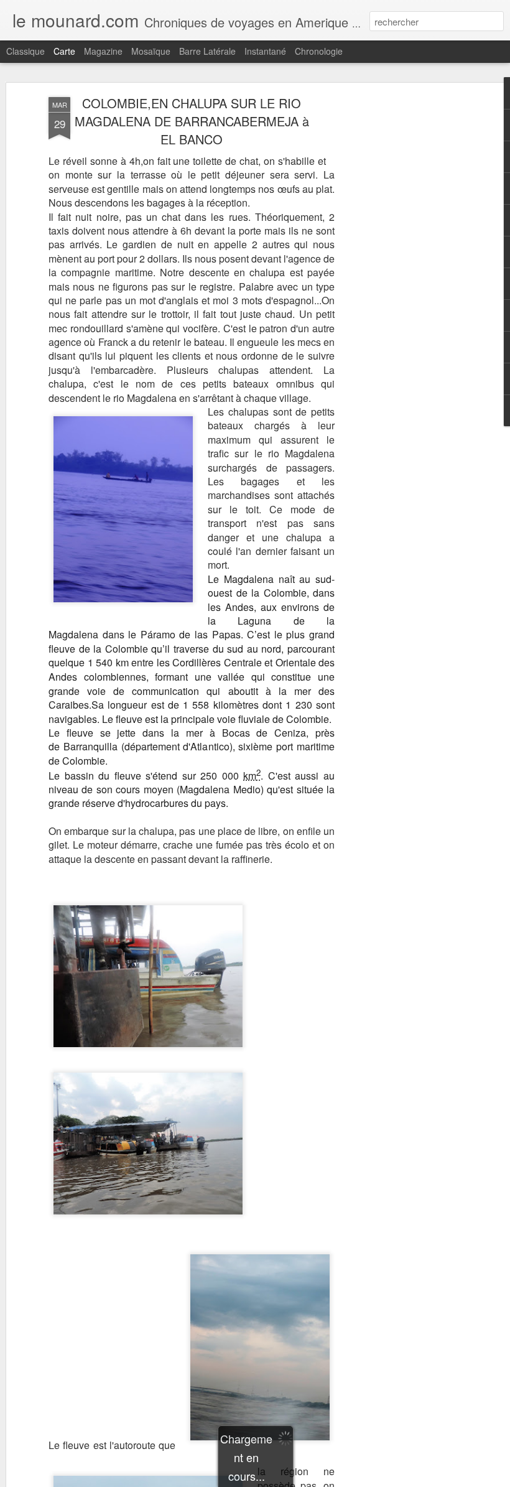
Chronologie (319, 51)
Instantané (265, 51)
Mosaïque (150, 51)
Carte (64, 51)
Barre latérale (207, 51)
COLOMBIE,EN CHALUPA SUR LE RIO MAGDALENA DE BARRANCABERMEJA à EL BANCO (192, 121)
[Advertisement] (403, 293)
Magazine (103, 51)
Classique (25, 51)
